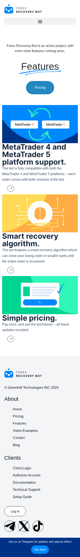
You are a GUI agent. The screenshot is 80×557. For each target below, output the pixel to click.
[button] (40, 21)
